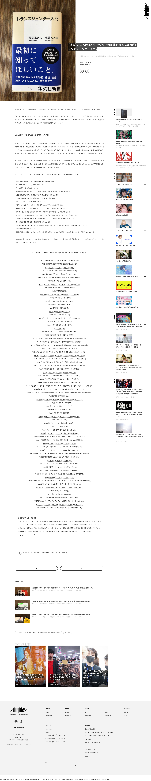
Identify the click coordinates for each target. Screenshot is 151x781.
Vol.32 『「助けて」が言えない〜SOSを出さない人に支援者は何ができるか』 (59, 366)
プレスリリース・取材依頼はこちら (18, 740)
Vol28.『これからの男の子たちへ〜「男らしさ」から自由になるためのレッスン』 (59, 352)
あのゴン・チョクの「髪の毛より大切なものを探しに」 (101, 732)
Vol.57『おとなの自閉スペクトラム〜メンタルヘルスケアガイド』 (59, 447)
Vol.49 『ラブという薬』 (59, 420)
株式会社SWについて (19, 734)
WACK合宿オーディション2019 (56, 738)
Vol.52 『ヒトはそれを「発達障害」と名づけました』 (59, 430)
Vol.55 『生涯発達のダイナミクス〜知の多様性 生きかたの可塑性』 (59, 440)
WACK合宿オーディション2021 (96, 683)
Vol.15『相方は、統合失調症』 (59, 308)
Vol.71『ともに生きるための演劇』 (59, 494)
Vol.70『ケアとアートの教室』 (59, 491)
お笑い (126, 715)
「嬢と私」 (88, 739)
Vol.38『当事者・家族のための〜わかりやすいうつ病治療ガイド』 (59, 382)
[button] (38, 50)
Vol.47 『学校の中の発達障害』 (59, 413)
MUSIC (37, 684)
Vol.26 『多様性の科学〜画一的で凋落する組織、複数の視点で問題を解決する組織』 (59, 345)
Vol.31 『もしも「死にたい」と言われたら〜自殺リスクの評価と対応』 (59, 362)
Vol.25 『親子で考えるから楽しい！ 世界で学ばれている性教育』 (59, 342)
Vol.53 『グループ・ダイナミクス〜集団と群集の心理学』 (59, 433)
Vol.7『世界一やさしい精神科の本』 (59, 281)
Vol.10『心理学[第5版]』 (59, 291)
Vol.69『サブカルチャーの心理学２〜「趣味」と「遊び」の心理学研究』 (59, 487)
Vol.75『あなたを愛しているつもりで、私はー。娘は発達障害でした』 (59, 504)
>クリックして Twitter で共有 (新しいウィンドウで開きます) (82, 71)
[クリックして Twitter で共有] (36, 568)
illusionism (88, 746)
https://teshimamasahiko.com (28, 535)
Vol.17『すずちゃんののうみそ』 (59, 315)
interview (49, 715)
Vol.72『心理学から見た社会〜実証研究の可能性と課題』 (59, 498)
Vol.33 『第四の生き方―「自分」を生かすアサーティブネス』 (59, 369)
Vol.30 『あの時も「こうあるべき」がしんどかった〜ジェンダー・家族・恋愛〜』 (59, 359)
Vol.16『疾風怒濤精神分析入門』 (59, 311)
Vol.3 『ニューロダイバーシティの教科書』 (59, 267)
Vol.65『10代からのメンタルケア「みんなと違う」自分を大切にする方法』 (59, 474)
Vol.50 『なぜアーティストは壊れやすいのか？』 (59, 423)
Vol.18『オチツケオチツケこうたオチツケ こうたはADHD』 (59, 318)
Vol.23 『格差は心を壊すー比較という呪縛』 (59, 335)
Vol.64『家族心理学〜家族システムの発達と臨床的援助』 (59, 471)
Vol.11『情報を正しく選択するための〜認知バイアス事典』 (59, 294)
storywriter (85, 60)
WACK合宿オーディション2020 (56, 742)
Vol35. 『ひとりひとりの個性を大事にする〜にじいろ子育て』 (59, 376)
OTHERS (127, 708)
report (48, 719)
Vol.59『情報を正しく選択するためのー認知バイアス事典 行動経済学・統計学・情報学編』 (59, 454)
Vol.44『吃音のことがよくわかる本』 (59, 403)
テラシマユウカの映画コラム (93, 742)
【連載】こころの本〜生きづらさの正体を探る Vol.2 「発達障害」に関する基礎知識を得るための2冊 (61, 614)
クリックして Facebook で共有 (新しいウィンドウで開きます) (87, 71)
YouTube (126, 712)
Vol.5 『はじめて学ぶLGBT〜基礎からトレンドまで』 (59, 274)
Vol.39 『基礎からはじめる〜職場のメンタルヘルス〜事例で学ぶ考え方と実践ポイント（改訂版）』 (59, 386)
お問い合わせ (19, 737)
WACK (91, 683)
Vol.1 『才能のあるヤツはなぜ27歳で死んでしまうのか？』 (59, 261)
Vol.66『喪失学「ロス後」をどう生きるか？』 (59, 477)
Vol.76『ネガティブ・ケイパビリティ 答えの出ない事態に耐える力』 (59, 508)
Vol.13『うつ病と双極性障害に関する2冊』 (59, 301)
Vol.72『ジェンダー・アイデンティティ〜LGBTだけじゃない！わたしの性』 (59, 501)
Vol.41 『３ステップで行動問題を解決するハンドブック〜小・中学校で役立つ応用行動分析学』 (59, 393)
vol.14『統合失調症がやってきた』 (59, 305)
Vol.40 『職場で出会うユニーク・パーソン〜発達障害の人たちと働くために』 (59, 389)
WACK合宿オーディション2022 (125, 397)
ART (17, 684)
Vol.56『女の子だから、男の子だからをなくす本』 (59, 443)
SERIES (87, 725)
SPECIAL (85, 683)
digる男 (87, 756)
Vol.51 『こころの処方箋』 (59, 426)
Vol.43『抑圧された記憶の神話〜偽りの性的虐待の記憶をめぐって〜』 (59, 399)
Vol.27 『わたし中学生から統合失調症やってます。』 (59, 349)
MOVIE (125, 350)
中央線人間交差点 (90, 729)
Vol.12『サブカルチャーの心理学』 (59, 298)
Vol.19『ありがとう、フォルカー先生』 (59, 322)
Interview (23, 684)
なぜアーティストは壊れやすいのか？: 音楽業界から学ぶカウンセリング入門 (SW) (45, 553)
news (47, 712)
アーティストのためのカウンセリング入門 (97, 736)
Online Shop (20, 727)
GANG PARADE (120, 419)
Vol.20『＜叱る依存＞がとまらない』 (59, 325)
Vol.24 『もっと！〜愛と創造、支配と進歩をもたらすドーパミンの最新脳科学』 (59, 338)
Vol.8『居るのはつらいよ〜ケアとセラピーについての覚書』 (59, 284)
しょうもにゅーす (90, 749)
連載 (133, 56)
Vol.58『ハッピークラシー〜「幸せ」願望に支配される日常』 (59, 450)
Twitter (16, 721)
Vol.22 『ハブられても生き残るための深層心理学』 (59, 332)
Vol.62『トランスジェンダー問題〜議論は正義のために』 (59, 464)
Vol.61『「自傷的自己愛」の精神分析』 (59, 460)
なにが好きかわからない (92, 752)
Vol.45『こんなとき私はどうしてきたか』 (59, 406)
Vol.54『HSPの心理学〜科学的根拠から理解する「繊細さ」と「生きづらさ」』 (59, 437)
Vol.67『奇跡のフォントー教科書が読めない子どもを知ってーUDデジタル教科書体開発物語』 (59, 481)
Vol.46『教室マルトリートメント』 (59, 410)
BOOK (81, 56)
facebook (21, 721)
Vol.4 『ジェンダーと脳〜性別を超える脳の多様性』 (59, 271)
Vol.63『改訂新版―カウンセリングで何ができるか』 (59, 467)
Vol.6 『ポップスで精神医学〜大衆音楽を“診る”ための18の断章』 (59, 277)
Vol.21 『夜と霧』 (59, 328)
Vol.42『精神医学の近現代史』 (59, 396)
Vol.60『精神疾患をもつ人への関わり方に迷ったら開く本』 (59, 457)
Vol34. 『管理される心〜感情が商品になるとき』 (59, 372)
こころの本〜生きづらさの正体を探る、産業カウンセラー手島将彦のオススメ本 (107, 56)
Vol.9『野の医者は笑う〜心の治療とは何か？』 (59, 288)
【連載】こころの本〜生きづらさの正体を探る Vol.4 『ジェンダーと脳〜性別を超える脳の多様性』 (61, 601)
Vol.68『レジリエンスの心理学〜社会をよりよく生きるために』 (59, 484)
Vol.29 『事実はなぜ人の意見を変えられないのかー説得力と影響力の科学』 (59, 355)
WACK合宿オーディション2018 (56, 735)
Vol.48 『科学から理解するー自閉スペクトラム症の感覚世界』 (59, 416)
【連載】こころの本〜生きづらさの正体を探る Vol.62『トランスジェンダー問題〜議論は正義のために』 (62, 588)
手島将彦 (67, 632)
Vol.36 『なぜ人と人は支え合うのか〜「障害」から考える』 (59, 379)
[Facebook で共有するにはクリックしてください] (81, 568)
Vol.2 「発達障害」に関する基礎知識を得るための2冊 (59, 264)
